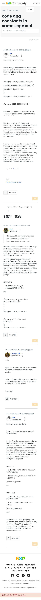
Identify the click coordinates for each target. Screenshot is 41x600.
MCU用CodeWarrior (10, 10)
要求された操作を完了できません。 (14, 595)
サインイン (36, 3)
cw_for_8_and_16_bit (13, 182)
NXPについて (10, 565)
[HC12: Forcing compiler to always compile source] (31, 207)
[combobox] (20, 30)
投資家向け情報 (30, 565)
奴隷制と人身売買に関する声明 (31, 580)
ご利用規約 (13, 580)
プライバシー (5, 580)
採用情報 (20, 565)
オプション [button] (33, 39)
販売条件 (19, 580)
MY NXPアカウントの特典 (20, 571)
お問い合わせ (31, 568)
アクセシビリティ (14, 583)
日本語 (30, 9)
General (15, 169)
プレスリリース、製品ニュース (15, 568)
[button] (21, 55)
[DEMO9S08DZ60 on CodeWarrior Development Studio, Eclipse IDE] (8, 211)
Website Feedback (25, 583)
